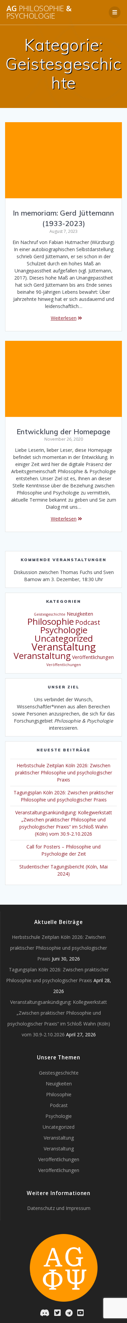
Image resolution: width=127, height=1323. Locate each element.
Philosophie (50, 621)
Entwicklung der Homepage (63, 431)
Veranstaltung (63, 647)
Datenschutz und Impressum (58, 1208)
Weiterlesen (64, 318)
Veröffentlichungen (93, 657)
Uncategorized (64, 638)
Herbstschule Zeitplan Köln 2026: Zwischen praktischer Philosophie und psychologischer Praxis (63, 772)
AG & (39, 12)
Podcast (87, 622)
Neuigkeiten (80, 614)
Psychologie (63, 630)
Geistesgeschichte (49, 614)
